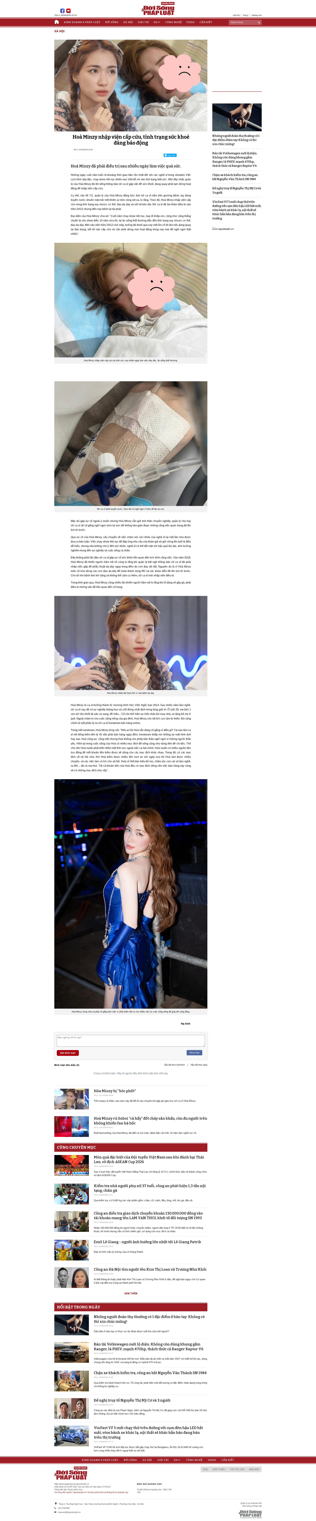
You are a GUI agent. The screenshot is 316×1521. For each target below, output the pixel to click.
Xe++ (157, 22)
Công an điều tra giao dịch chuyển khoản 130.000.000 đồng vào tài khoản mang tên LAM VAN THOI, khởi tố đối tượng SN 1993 (148, 1215)
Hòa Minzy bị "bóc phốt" (115, 1091)
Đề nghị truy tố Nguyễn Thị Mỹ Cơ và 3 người (132, 1400)
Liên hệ (236, 15)
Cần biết (205, 22)
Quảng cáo (257, 15)
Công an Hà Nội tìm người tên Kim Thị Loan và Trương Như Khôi (150, 1269)
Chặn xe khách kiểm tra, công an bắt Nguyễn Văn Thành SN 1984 (150, 1373)
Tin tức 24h (237, 1469)
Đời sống (111, 22)
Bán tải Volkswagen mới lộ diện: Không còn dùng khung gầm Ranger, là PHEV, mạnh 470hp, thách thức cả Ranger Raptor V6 (148, 1346)
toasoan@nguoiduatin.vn (69, 1512)
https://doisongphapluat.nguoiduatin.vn (71, 1484)
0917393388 (64, 1508)
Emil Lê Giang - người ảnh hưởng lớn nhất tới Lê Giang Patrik (147, 1242)
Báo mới (254, 1469)
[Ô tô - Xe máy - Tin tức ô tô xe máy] (223, 228)
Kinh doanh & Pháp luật (82, 22)
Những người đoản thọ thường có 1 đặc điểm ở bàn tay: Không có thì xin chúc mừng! (235, 140)
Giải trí (143, 22)
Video (190, 22)
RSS (205, 1469)
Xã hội (128, 22)
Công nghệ (173, 22)
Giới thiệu (218, 1469)
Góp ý (245, 15)
